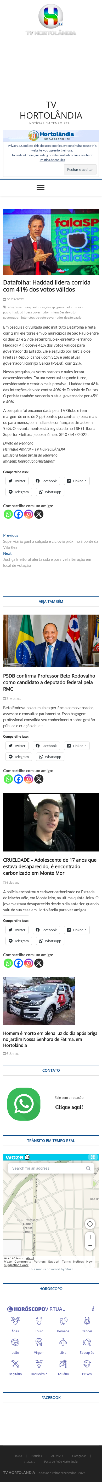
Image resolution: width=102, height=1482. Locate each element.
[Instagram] (28, 514)
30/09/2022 (15, 299)
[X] (38, 514)
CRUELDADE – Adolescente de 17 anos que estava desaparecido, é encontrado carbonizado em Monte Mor (50, 866)
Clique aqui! (69, 1107)
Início (18, 1455)
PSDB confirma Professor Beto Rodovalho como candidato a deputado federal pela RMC (49, 682)
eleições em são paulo (23, 307)
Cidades (29, 1462)
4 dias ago (12, 882)
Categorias (79, 1455)
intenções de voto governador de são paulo (51, 317)
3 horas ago (13, 698)
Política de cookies (52, 160)
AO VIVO (57, 1455)
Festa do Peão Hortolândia (61, 1461)
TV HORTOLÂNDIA (51, 110)
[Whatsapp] (8, 514)
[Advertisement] (51, 66)
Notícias (36, 1455)
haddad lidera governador (31, 312)
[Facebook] (18, 514)
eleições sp (47, 307)
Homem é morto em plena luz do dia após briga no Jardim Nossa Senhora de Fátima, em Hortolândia (50, 1039)
